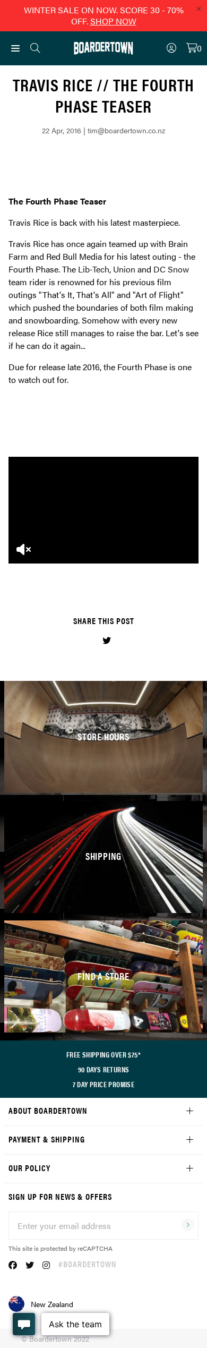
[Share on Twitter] (106, 640)
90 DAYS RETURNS (104, 1069)
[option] (103, 510)
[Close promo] (198, 8)
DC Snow (171, 269)
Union (124, 269)
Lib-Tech (93, 269)
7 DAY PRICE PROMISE (104, 1084)
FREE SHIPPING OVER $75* (103, 1054)
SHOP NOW (113, 21)
